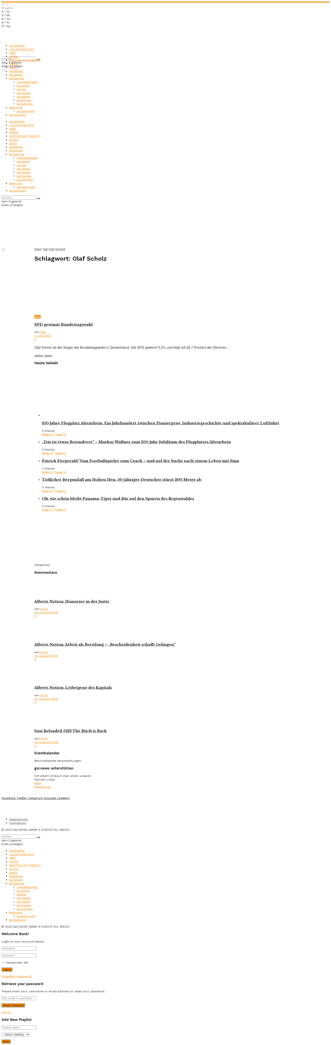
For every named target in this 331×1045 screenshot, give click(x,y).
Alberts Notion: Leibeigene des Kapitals (73, 687)
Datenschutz (18, 819)
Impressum (17, 823)
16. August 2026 (46, 656)
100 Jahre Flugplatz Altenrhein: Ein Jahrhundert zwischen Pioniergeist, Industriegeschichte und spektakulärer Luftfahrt (160, 423)
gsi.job (21, 89)
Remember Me (17, 962)
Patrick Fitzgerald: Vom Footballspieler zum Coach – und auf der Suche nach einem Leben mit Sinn (140, 461)
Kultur (14, 64)
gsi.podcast (17, 115)
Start (38, 249)
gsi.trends (24, 100)
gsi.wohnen (25, 104)
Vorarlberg (17, 45)
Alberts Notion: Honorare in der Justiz (71, 601)
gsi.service (16, 78)
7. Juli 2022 (42, 335)
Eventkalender (27, 82)
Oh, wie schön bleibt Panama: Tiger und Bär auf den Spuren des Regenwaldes (118, 498)
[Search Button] (38, 198)
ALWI (44, 609)
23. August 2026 (46, 612)
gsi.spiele (23, 96)
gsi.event (23, 86)
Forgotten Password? (17, 976)
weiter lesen (43, 355)
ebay (37, 783)
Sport (13, 67)
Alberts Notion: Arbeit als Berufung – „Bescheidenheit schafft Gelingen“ (105, 644)
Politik (13, 56)
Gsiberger (16, 71)
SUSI (44, 738)
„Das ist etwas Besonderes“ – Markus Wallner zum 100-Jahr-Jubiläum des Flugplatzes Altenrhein (136, 442)
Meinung (15, 107)
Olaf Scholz (57, 249)
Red (43, 332)
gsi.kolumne (26, 111)
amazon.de (42, 787)
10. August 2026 (46, 699)
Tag (45, 249)
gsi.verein (16, 75)
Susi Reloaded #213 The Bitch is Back (70, 731)
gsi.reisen (24, 93)
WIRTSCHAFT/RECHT (25, 60)
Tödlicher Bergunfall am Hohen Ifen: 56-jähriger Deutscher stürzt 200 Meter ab (121, 479)
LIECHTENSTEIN (21, 49)
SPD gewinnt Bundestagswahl (63, 324)
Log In (6, 1012)
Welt (12, 53)
